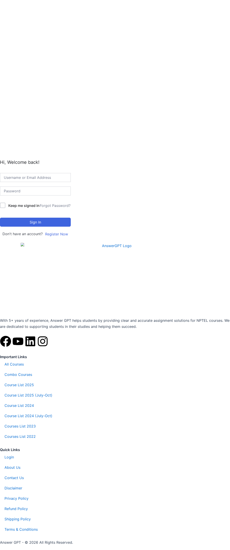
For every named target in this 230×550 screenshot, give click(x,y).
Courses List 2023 (20, 426)
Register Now (56, 234)
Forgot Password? (55, 205)
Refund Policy (16, 508)
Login (9, 457)
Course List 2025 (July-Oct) (28, 395)
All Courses (14, 364)
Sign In (35, 222)
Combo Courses (18, 374)
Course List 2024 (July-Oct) (28, 416)
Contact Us (14, 477)
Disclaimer (13, 488)
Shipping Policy (17, 519)
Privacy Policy (16, 498)
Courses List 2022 (20, 436)
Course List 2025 (19, 385)
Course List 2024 (19, 405)
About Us (12, 467)
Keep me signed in (24, 205)
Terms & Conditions (21, 529)
